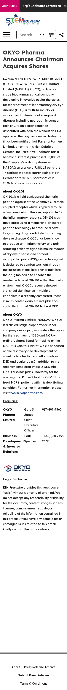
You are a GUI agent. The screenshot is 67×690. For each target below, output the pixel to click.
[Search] (42, 34)
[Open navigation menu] (6, 34)
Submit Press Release (33, 675)
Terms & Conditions (33, 683)
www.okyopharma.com (25, 393)
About (16, 667)
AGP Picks (9, 6)
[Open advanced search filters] (51, 34)
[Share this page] (61, 34)
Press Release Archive (39, 667)
